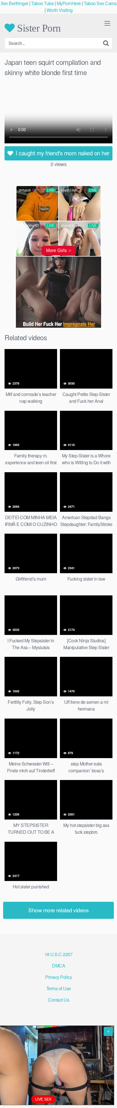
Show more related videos (58, 910)
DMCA (58, 965)
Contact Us (58, 999)
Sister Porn (38, 28)
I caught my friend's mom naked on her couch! (62, 154)
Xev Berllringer (14, 3)
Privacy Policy (58, 977)
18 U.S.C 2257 (59, 954)
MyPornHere (69, 3)
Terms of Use (58, 988)
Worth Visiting (60, 10)
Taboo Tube (42, 3)
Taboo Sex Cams (100, 3)
